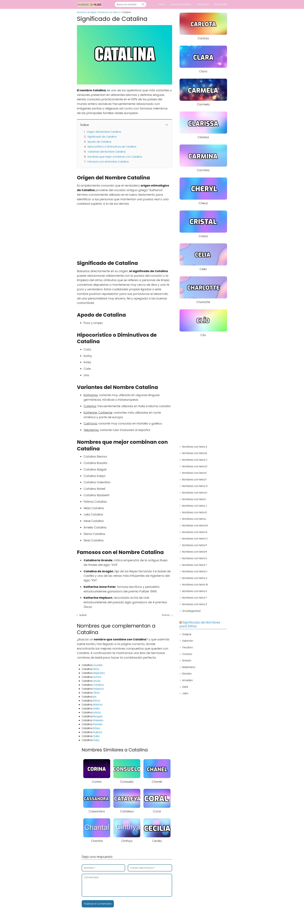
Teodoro (187, 647)
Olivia (96, 693)
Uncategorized (191, 611)
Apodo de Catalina (99, 142)
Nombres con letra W (195, 584)
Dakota (97, 732)
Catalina (98, 685)
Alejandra (99, 673)
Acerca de (220, 4)
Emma (166, 615)
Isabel (82, 615)
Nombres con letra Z (194, 604)
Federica (98, 689)
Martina (97, 704)
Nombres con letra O (195, 538)
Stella (96, 708)
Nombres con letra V (194, 578)
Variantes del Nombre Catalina (107, 152)
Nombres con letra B (194, 453)
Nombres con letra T (194, 565)
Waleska (98, 720)
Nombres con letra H (194, 492)
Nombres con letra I (194, 499)
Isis (94, 696)
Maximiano (188, 667)
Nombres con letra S (194, 558)
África (96, 700)
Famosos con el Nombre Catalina (108, 161)
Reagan (98, 716)
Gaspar (186, 634)
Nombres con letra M (195, 525)
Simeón (186, 660)
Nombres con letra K (194, 512)
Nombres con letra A (194, 446)
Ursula (96, 681)
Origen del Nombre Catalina (104, 132)
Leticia (97, 712)
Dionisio (187, 673)
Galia (96, 736)
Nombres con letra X (194, 591)
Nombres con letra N (194, 532)
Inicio (161, 4)
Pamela (97, 724)
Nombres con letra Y (194, 597)
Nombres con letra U (194, 571)
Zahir (185, 687)
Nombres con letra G (195, 486)
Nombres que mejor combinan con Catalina (115, 157)
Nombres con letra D (194, 466)
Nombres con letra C (194, 460)
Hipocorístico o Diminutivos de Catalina (112, 146)
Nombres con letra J (194, 506)
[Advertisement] (124, 231)
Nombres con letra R (194, 552)
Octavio (187, 654)
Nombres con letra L (194, 519)
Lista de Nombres (180, 4)
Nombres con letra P (194, 545)
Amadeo (187, 680)
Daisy (96, 740)
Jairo (185, 693)
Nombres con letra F (194, 479)
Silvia (96, 669)
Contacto (203, 4)
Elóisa (96, 728)
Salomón (187, 641)
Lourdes (98, 665)
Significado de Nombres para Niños (200, 624)
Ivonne (97, 677)
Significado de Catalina (102, 136)
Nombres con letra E (194, 473)
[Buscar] (142, 4)
